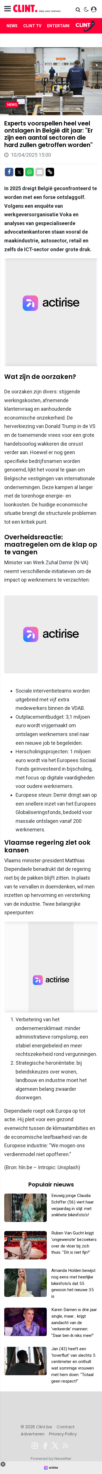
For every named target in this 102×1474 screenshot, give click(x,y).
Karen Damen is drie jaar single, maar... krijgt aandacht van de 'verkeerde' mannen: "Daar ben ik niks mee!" (74, 1322)
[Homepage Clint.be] (37, 9)
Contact (66, 1427)
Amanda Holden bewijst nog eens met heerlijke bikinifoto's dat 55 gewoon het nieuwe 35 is (73, 1283)
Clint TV (32, 26)
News (12, 26)
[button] (79, 9)
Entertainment (63, 26)
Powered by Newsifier (51, 1458)
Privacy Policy (63, 1434)
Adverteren (32, 1434)
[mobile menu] (7, 9)
